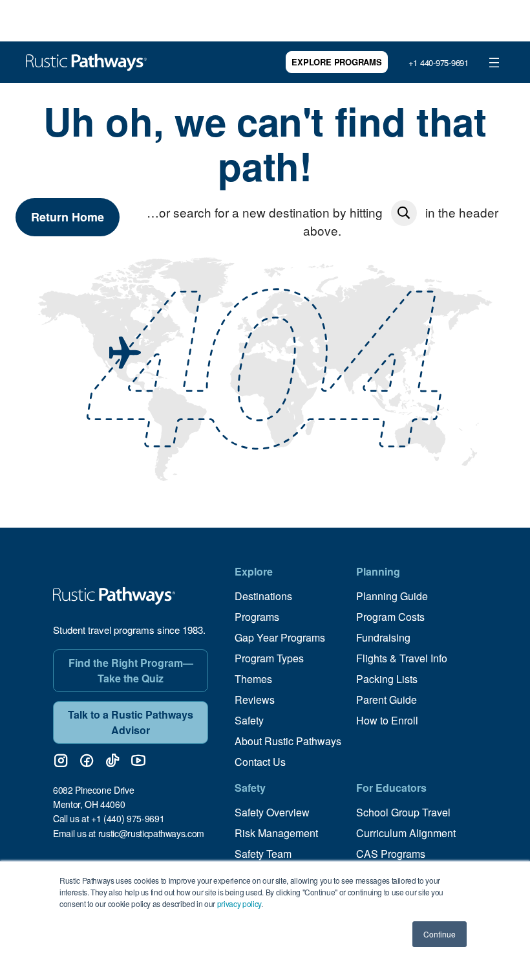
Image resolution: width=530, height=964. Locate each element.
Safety (249, 720)
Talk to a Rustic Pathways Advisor (130, 722)
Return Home (67, 216)
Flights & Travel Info (401, 658)
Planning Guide (392, 595)
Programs (257, 616)
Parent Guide (386, 699)
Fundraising (383, 637)
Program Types (269, 658)
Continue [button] (439, 933)
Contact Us (260, 761)
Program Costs (390, 616)
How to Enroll (387, 720)
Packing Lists (387, 678)
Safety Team (263, 853)
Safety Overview (272, 812)
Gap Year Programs (280, 637)
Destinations (263, 595)
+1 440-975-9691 (438, 62)
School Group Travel (403, 812)
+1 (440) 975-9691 (127, 818)
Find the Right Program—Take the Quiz (131, 670)
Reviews (255, 699)
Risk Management (276, 832)
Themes (253, 678)
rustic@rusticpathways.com (151, 833)
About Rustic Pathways (288, 741)
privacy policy (239, 903)
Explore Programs (336, 62)
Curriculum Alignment (406, 832)
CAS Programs (390, 853)
